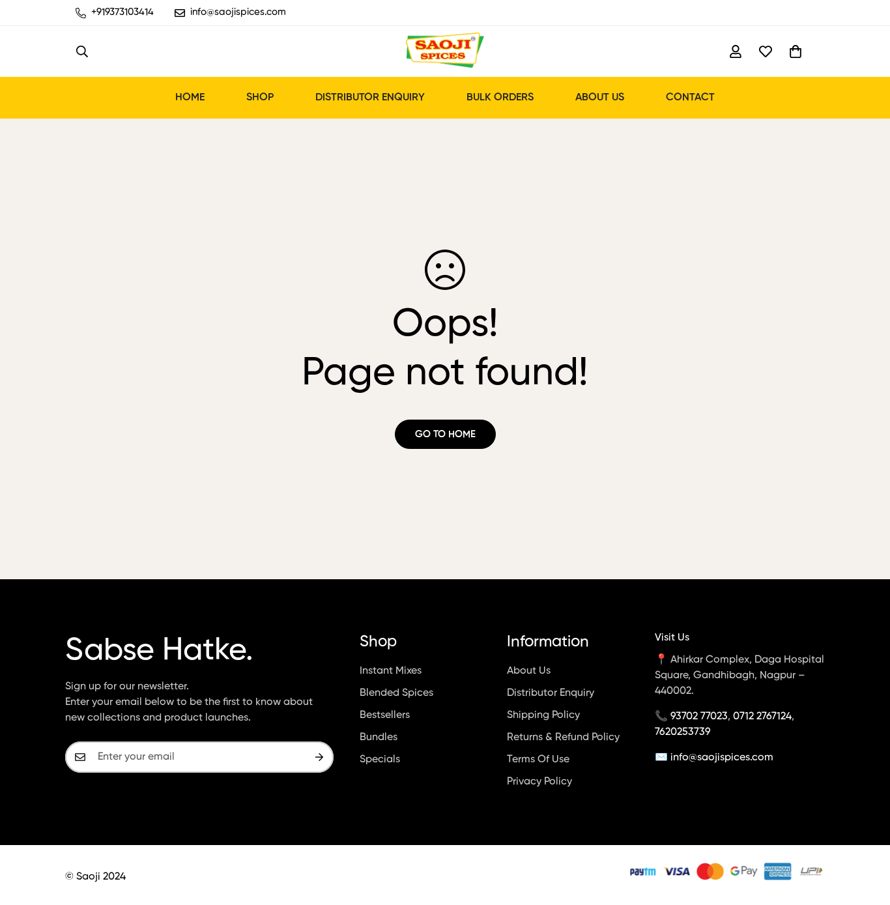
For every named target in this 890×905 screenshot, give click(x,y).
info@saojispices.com (721, 758)
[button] (796, 51)
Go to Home (445, 434)
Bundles (378, 737)
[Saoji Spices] (445, 51)
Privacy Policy (539, 782)
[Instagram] (607, 871)
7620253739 (683, 732)
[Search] (82, 51)
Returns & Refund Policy (563, 737)
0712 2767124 (762, 716)
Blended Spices (396, 693)
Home (190, 98)
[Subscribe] (319, 757)
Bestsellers (385, 715)
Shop (260, 98)
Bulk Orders (500, 98)
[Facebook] (578, 871)
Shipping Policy (543, 715)
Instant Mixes (391, 671)
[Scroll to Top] (865, 834)
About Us (599, 98)
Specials (380, 759)
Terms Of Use (538, 759)
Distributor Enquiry (370, 98)
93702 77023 (699, 716)
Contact (690, 98)
